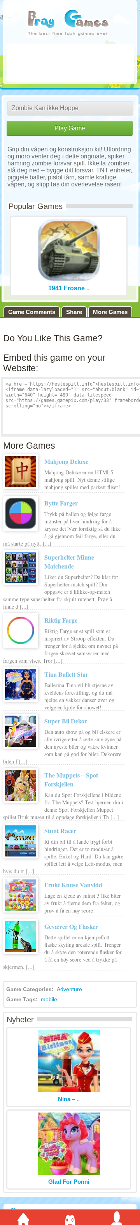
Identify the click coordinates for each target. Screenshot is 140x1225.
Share (74, 312)
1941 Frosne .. (68, 288)
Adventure (69, 989)
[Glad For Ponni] (69, 1172)
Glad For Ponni (68, 1181)
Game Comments (31, 312)
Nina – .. (69, 1099)
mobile (49, 999)
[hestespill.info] (68, 23)
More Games (110, 312)
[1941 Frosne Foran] (69, 279)
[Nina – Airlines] (69, 1090)
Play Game (69, 128)
